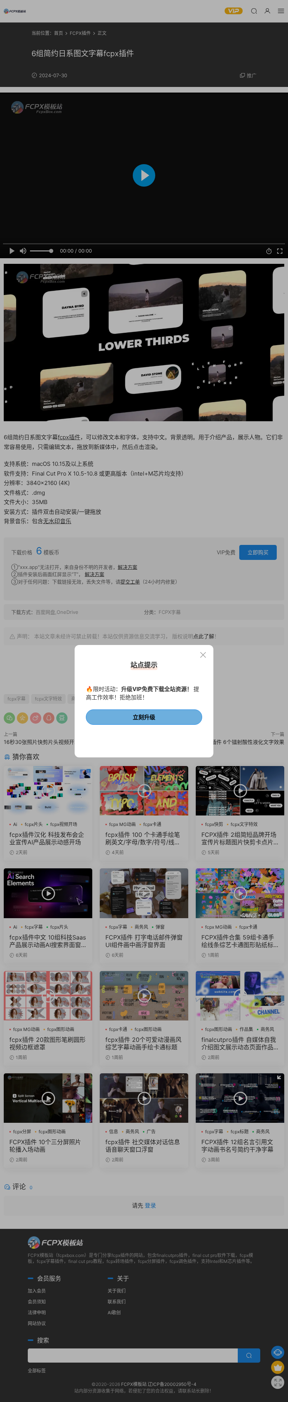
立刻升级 (144, 717)
